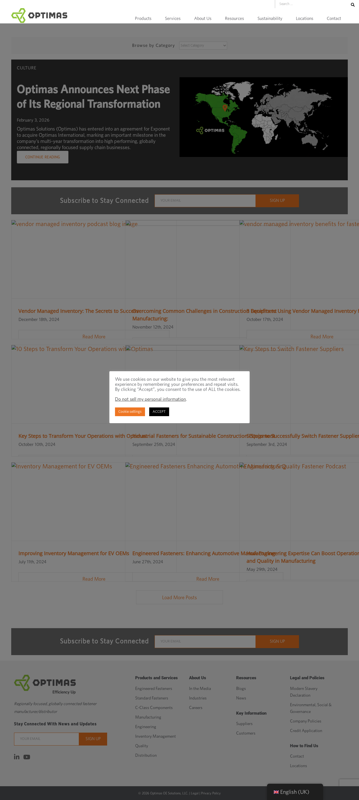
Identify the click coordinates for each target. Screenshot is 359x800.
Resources (234, 18)
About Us (202, 18)
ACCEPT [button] (159, 412)
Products (143, 18)
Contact (334, 18)
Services (173, 18)
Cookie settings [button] (130, 412)
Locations (304, 18)
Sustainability (269, 18)
